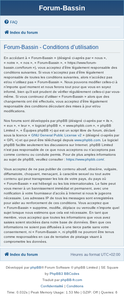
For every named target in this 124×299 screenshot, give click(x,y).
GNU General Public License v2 (56, 135)
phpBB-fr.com (71, 280)
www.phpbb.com (87, 140)
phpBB (35, 267)
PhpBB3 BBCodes (64, 274)
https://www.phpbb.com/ (85, 159)
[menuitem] (11, 22)
